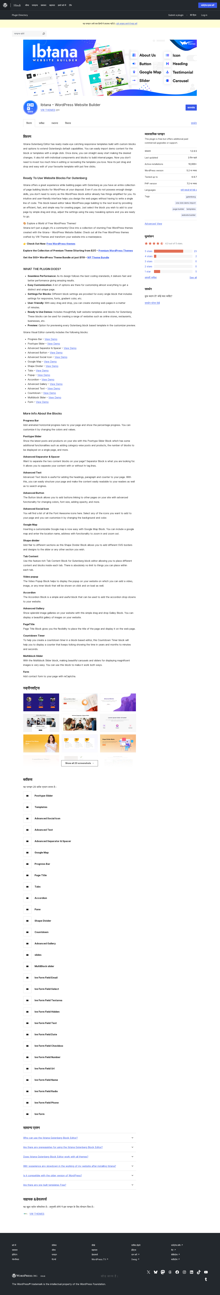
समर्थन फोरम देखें (152, 302)
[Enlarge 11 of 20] (93, 759)
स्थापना (54, 123)
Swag (135, 1259)
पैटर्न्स (54, 1259)
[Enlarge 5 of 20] (93, 717)
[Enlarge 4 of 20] (55, 717)
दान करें (135, 1254)
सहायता (94, 1250)
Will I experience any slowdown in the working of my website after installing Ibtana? (69, 1166)
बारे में (14, 1245)
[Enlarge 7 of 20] (55, 738)
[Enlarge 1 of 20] (55, 697)
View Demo (51, 339)
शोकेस (54, 1245)
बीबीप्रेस (175, 1254)
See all (193, 277)
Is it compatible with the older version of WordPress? (52, 1175)
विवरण (29, 123)
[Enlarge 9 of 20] (132, 738)
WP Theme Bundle (98, 257)
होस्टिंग (14, 1254)
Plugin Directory (20, 15)
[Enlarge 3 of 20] (132, 697)
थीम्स (54, 1250)
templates (191, 209)
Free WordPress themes (61, 243)
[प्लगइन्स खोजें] (44, 34)
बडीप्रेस (175, 1259)
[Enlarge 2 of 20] (93, 697)
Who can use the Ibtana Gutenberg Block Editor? (50, 1137)
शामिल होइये (135, 1245)
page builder (178, 209)
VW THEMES (48, 109)
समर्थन (194, 123)
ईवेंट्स (133, 1250)
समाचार (15, 1250)
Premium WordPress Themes (115, 250)
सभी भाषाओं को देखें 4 (189, 190)
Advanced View (153, 223)
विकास (68, 123)
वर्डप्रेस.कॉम (177, 1245)
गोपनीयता (15, 1259)
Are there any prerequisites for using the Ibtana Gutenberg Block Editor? (63, 1147)
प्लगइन (54, 1254)
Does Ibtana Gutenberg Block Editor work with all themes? (55, 1156)
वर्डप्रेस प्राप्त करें (207, 5)
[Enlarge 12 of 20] (132, 759)
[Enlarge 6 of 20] (132, 717)
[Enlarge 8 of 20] (93, 738)
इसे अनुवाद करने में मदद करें (126, 23)
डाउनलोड (191, 107)
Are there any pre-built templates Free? (44, 1185)
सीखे (93, 1245)
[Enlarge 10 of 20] (55, 759)
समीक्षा (41, 123)
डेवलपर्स (95, 1254)
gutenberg (191, 197)
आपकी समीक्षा (151, 277)
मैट (173, 1250)
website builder (189, 215)
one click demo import (186, 203)
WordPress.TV (100, 1259)
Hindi (43, 1276)
